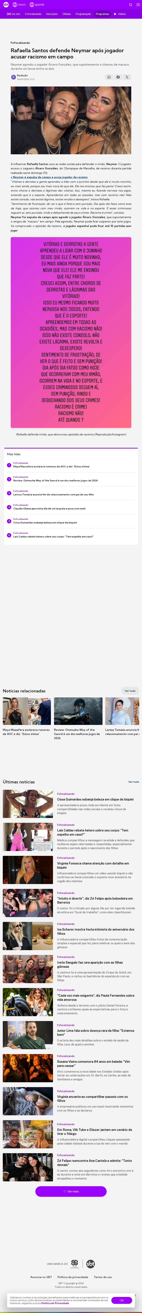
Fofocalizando (20, 42)
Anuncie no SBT (41, 1277)
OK (122, 1300)
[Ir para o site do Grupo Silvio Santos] (65, 1264)
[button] (27, 719)
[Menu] (138, 4)
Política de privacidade (72, 1277)
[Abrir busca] (130, 4)
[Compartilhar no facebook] (118, 77)
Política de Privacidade (55, 1303)
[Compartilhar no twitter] (127, 77)
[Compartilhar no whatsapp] (109, 77)
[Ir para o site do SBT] (90, 1264)
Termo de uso (103, 1277)
